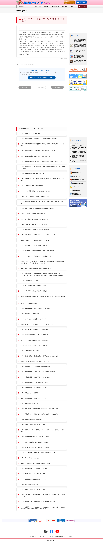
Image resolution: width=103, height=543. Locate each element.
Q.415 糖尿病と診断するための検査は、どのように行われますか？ (38, 150)
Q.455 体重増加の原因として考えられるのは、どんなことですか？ (38, 371)
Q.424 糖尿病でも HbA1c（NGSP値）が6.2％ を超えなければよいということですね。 (42, 202)
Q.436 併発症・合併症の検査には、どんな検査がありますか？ (37, 268)
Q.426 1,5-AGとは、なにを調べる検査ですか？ (33, 213)
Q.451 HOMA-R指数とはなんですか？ (30, 350)
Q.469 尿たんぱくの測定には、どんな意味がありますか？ (35, 447)
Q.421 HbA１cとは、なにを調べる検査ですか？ (33, 185)
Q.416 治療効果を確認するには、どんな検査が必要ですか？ (36, 156)
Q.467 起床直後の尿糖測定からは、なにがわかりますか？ (35, 436)
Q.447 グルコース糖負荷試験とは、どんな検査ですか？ (35, 329)
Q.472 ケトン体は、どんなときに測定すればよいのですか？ (36, 463)
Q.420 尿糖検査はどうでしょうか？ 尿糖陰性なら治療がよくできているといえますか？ (42, 179)
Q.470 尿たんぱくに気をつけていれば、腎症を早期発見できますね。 (38, 452)
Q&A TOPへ (41, 87)
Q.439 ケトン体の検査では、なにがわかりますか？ (34, 285)
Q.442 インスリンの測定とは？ (29, 303)
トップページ (21, 6)
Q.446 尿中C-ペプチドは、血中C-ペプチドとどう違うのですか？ (37, 324)
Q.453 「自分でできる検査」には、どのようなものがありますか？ (38, 361)
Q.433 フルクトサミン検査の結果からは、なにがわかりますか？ (37, 250)
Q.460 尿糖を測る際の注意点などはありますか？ (33, 398)
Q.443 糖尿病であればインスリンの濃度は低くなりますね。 (36, 308)
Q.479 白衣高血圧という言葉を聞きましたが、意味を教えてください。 (39, 501)
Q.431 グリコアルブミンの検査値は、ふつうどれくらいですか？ (37, 240)
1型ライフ (73, 6)
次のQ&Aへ (57, 87)
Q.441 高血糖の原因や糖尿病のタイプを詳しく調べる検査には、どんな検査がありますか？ (43, 297)
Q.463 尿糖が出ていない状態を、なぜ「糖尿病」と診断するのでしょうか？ (40, 414)
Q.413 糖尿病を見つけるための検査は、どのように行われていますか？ (39, 138)
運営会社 (71, 536)
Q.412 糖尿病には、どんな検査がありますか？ (33, 133)
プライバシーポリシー (42, 536)
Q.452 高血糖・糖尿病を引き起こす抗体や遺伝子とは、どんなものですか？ (40, 356)
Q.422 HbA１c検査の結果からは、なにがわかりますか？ (35, 191)
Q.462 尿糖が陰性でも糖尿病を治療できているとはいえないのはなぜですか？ (41, 408)
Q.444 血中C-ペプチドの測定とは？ (30, 313)
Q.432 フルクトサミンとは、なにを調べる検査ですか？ (35, 245)
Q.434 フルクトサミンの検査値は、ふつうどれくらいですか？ (37, 256)
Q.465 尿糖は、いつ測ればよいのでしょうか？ (33, 424)
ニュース (29, 6)
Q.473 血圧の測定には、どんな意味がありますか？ (34, 468)
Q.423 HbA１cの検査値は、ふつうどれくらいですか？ (35, 196)
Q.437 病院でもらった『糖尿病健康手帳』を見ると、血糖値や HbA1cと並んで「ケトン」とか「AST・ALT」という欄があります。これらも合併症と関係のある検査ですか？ (43, 274)
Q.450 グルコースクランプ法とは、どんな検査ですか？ (35, 345)
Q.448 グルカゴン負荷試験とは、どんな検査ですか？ (34, 334)
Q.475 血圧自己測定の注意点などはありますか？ (33, 479)
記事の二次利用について (60, 536)
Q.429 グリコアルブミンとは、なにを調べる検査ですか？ (35, 229)
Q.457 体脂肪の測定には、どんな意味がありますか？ (34, 382)
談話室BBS (47, 6)
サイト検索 (83, 6)
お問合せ (51, 536)
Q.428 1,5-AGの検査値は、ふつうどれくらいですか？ (34, 224)
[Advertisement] (41, 106)
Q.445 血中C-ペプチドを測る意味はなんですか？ (33, 319)
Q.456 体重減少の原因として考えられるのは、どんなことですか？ (38, 377)
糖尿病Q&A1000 (22, 11)
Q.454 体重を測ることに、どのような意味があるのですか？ (36, 366)
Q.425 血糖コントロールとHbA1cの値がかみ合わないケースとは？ (38, 208)
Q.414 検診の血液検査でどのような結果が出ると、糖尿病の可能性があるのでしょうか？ (42, 144)
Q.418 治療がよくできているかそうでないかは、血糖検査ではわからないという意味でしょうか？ (43, 167)
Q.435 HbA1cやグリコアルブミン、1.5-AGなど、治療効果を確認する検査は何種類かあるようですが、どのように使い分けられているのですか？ (42, 262)
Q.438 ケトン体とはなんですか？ (29, 280)
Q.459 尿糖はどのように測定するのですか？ (32, 392)
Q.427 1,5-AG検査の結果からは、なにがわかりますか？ (35, 219)
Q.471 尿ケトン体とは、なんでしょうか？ (32, 458)
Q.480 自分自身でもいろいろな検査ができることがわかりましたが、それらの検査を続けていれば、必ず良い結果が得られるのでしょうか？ (43, 507)
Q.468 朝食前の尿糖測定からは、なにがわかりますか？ (35, 442)
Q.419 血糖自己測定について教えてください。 (33, 173)
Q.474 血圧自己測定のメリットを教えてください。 (34, 473)
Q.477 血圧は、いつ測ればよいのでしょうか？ (33, 489)
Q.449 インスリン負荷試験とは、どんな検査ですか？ (34, 340)
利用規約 (32, 536)
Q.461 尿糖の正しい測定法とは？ (29, 403)
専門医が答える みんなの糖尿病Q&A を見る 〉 (41, 77)
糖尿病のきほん (55, 6)
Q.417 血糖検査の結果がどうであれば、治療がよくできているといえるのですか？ (42, 161)
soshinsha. (54, 540)
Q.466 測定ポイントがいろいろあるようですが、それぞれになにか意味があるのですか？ (42, 430)
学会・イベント (38, 6)
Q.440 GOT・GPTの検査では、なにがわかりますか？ (34, 291)
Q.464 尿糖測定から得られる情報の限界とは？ (33, 419)
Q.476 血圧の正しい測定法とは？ (29, 484)
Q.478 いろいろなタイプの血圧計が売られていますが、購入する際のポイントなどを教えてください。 (43, 495)
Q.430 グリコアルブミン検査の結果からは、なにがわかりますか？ (38, 234)
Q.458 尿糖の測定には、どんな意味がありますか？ (34, 387)
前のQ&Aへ (24, 87)
